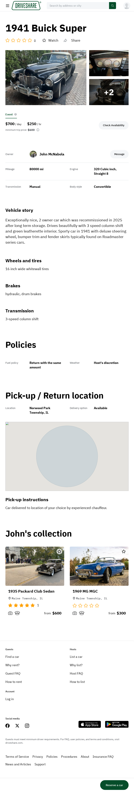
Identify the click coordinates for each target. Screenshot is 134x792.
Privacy (37, 757)
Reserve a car (114, 785)
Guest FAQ (12, 673)
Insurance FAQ (103, 757)
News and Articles (18, 764)
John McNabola (51, 154)
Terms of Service (17, 757)
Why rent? (12, 665)
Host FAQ (76, 673)
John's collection (38, 534)
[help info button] (15, 114)
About (85, 757)
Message (119, 154)
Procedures (69, 757)
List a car (76, 657)
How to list (77, 682)
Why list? (76, 665)
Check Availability (113, 125)
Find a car (12, 657)
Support (40, 764)
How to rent (13, 682)
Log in (9, 699)
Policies (52, 757)
